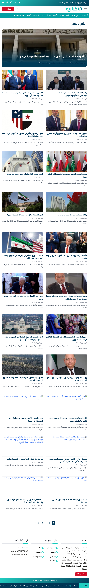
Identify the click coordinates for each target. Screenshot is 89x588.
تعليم (43, 15)
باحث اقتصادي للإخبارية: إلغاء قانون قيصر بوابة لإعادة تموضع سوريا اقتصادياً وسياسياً (23, 338)
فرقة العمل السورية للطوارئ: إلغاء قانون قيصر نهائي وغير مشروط (66, 257)
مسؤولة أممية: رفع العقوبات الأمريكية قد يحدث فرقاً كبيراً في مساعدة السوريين (66, 338)
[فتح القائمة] (85, 9)
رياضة (62, 15)
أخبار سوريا (84, 15)
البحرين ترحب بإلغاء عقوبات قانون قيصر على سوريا (25, 174)
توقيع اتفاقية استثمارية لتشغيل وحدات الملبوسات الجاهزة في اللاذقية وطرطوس (68, 94)
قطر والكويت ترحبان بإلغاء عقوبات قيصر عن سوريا (25, 215)
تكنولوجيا (36, 15)
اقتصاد (55, 15)
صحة (49, 15)
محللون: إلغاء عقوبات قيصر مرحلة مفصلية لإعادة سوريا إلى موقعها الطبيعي (23, 379)
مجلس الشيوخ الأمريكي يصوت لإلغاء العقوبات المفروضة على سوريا (26, 420)
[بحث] (17, 9)
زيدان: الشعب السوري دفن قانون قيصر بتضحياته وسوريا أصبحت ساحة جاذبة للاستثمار (66, 298)
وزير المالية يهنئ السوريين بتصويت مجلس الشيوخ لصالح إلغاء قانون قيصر (66, 379)
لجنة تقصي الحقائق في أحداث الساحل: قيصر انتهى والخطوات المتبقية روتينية (25, 501)
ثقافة (67, 15)
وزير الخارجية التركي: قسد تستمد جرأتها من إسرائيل (25, 459)
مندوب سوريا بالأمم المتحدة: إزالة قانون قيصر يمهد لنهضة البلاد (68, 501)
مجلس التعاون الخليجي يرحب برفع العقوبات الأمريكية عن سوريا (67, 175)
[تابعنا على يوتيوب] (3, 2)
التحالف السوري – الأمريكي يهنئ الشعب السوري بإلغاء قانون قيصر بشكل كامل (23, 257)
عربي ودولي (75, 15)
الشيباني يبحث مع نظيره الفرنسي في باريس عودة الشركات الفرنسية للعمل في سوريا (22, 94)
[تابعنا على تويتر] (15, 2)
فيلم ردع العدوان (19, 15)
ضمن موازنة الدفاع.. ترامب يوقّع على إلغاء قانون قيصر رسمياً (23, 298)
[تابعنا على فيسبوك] (19, 2)
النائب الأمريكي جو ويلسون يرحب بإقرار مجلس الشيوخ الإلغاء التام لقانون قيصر (68, 420)
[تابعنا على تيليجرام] (11, 2)
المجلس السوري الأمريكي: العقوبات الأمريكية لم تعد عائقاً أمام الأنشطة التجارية (22, 135)
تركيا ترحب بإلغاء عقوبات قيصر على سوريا (72, 215)
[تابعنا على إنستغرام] (7, 2)
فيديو (29, 15)
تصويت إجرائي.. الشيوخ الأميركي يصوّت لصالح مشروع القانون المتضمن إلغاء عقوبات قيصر (67, 460)
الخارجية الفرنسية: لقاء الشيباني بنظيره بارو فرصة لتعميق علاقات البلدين (67, 135)
